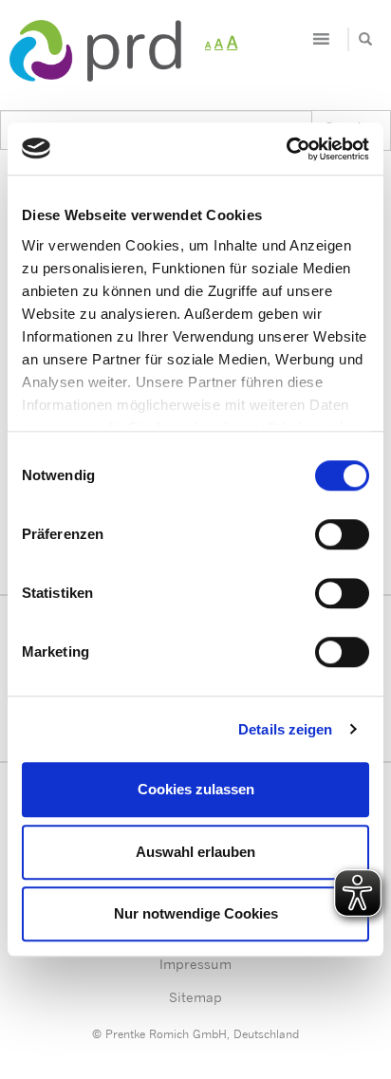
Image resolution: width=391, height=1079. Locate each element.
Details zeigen (285, 729)
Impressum (195, 964)
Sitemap (195, 997)
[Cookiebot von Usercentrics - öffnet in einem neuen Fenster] (286, 149)
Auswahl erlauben (195, 852)
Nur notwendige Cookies (196, 913)
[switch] (342, 534)
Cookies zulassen (196, 789)
